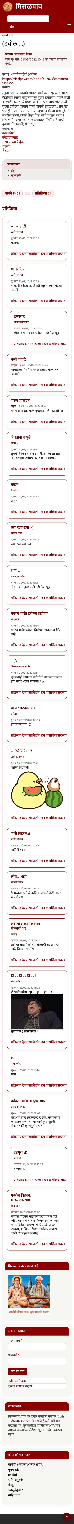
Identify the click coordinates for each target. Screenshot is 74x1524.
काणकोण (8, 133)
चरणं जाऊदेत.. (21, 400)
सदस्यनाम (14, 1341)
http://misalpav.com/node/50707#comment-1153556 (35, 81)
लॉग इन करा (43, 254)
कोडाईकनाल (10, 138)
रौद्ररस (6, 151)
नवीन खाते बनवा (18, 1381)
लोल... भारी (19, 877)
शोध (12, 27)
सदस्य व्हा (64, 254)
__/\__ (15, 661)
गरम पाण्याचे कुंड (13, 142)
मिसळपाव (29, 6)
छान (14, 1058)
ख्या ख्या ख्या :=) (22, 528)
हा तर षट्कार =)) (23, 708)
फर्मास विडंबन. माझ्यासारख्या (21, 1197)
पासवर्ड (12, 1355)
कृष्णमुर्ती (16, 175)
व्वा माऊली (18, 226)
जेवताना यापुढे (21, 437)
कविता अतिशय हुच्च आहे (28, 1101)
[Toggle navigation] (69, 23)
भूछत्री (6, 147)
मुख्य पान (7, 35)
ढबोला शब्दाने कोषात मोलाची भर (25, 926)
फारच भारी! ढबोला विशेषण (29, 613)
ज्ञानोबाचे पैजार (23, 54)
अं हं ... (15, 570)
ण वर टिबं (17, 269)
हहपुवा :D (20, 1152)
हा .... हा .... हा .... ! (23, 976)
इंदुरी (13, 170)
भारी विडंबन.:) (20, 833)
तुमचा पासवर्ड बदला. (20, 1386)
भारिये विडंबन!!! (21, 751)
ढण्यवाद (19, 316)
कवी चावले (18, 359)
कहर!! (15, 485)
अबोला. (33, 74)
